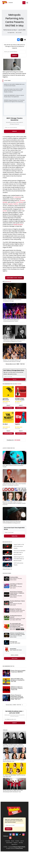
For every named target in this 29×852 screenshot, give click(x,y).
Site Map (21, 842)
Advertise (7, 841)
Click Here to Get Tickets (14, 277)
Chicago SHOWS (7, 573)
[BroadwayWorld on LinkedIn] (17, 834)
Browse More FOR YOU (13, 704)
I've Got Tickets (8, 407)
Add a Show (14, 658)
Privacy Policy (19, 848)
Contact (17, 841)
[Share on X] (21, 39)
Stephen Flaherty (13, 204)
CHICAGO (11, 2)
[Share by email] (25, 39)
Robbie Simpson (18, 224)
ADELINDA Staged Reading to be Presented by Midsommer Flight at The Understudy (14, 101)
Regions (16, 842)
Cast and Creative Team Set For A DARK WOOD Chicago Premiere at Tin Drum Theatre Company (13, 91)
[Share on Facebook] (18, 39)
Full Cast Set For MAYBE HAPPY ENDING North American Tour (14, 760)
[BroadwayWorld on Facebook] (10, 834)
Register (16, 2)
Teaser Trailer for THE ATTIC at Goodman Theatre (19, 546)
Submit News (9, 842)
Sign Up (14, 55)
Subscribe (14, 536)
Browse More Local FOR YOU (15, 364)
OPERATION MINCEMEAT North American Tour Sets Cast (14, 775)
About (12, 841)
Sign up (14, 723)
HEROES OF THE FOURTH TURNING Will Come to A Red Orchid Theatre (14, 85)
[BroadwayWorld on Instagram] (13, 834)
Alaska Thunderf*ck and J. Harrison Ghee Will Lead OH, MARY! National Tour (13, 745)
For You (9, 281)
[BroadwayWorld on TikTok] (20, 834)
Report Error (14, 844)
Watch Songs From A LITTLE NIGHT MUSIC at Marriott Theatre (19, 558)
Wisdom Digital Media (19, 847)
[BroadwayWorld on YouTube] (10, 837)
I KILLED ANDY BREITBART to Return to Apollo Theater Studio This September (14, 96)
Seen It (8, 405)
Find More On (13, 440)
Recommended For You (8, 666)
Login (20, 2)
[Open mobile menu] (27, 2)
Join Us (22, 841)
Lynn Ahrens (19, 202)
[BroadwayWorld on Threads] (23, 834)
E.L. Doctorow (17, 197)
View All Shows (14, 655)
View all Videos (7, 569)
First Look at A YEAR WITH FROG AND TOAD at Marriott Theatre (19, 552)
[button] (23, 2)
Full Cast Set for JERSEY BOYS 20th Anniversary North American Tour (13, 791)
